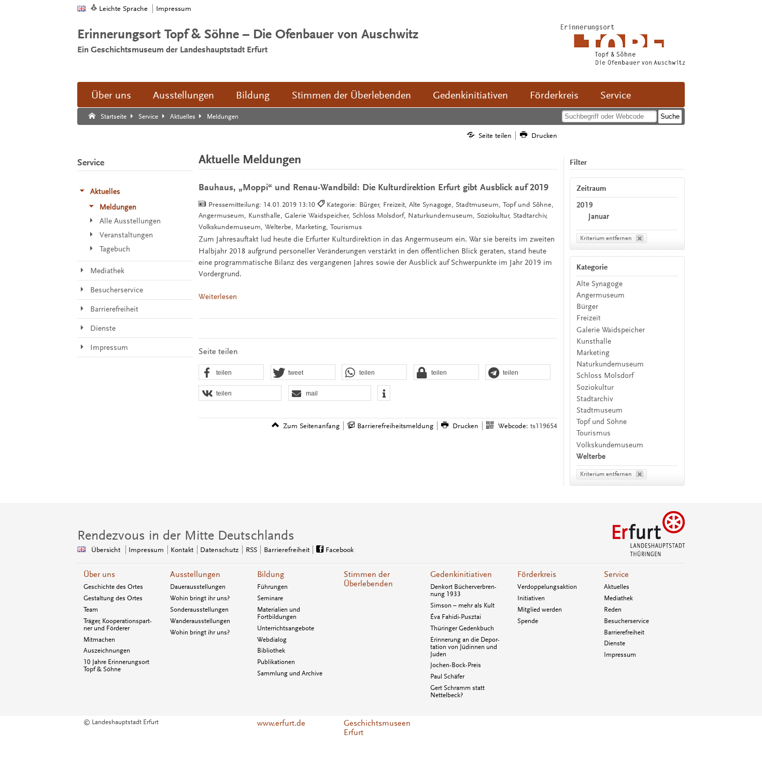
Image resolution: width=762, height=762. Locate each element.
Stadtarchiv (594, 398)
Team (90, 609)
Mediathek (618, 598)
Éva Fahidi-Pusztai (455, 616)
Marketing (593, 352)
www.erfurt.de (281, 723)
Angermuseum (600, 295)
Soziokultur (595, 387)
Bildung (253, 95)
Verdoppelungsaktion (547, 586)
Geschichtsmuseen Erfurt (377, 727)
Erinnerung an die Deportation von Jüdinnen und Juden (465, 647)
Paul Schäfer (447, 676)
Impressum (173, 8)
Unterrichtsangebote (285, 628)
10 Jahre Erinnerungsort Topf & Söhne (116, 665)
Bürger (587, 306)
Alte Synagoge (599, 283)
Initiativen (531, 598)
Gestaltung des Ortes (113, 598)
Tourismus (593, 433)
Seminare (270, 598)
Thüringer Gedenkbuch (462, 628)
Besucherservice (626, 621)
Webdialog (272, 639)
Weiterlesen (218, 296)
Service (615, 95)
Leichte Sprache (123, 8)
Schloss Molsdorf (604, 375)
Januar (598, 216)
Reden (613, 609)
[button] (231, 372)
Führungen (272, 586)
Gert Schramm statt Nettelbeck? (457, 691)
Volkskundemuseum (609, 445)
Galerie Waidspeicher (610, 330)
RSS (251, 550)
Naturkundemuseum (610, 364)
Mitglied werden (539, 609)
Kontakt (182, 550)
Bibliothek (271, 650)
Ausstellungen (183, 95)
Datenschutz (219, 550)
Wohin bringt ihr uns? (200, 598)
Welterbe (590, 456)
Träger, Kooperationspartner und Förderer (117, 624)
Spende (527, 621)
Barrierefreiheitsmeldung (395, 426)
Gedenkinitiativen (470, 95)
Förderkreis (554, 95)
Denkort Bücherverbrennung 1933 (463, 590)
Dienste (614, 643)
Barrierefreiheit (286, 550)
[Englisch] (81, 8)
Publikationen (276, 662)
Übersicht (105, 550)
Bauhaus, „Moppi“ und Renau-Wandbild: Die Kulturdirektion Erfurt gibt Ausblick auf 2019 (373, 187)
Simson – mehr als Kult (462, 605)
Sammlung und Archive (289, 673)
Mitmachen (99, 639)
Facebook (340, 550)
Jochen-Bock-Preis (455, 665)
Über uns (111, 95)
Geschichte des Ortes (113, 586)
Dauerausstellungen (197, 586)
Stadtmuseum (599, 410)
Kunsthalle (593, 341)
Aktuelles (616, 586)
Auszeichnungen (106, 650)
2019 (584, 205)
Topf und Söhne (601, 421)
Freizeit (588, 318)
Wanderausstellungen (200, 621)
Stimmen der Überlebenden (351, 95)
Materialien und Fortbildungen (278, 613)
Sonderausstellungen (199, 609)
